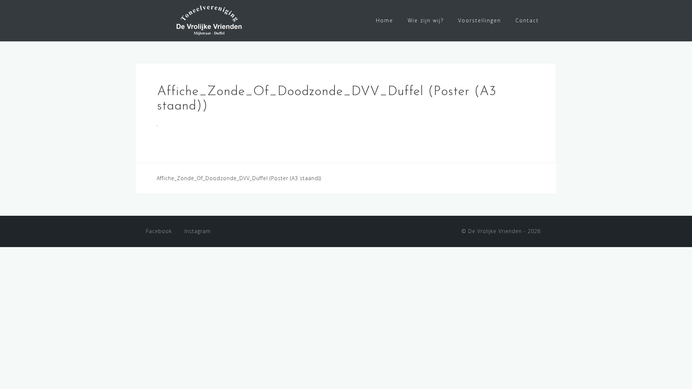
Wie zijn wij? (426, 20)
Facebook (159, 231)
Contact (527, 20)
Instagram (198, 231)
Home (384, 20)
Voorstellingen (479, 20)
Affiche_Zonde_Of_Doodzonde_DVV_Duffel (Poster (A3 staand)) (239, 178)
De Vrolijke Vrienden (495, 231)
